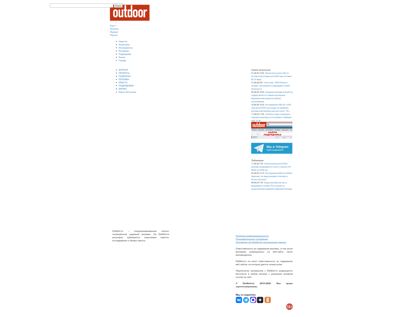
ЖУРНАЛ (123, 69)
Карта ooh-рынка (127, 91)
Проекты (114, 28)
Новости (123, 41)
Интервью (124, 50)
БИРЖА (123, 88)
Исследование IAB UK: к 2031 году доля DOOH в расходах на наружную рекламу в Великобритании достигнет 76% (271, 107)
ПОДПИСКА (125, 76)
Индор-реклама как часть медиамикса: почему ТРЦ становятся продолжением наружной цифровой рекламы (271, 185)
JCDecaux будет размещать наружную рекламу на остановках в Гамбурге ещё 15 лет (271, 117)
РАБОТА (123, 82)
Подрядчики (125, 53)
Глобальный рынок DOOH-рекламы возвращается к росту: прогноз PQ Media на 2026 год (271, 166)
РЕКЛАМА (124, 79)
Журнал (114, 31)
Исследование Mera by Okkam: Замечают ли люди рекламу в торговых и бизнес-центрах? (272, 176)
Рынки (122, 57)
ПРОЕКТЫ (124, 72)
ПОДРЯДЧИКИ (126, 85)
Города (122, 60)
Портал (114, 35)
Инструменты (126, 47)
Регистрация (123, 22)
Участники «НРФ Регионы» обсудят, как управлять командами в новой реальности (270, 85)
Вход (112, 22)
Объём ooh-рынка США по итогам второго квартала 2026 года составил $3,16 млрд (271, 76)
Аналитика (124, 44)
